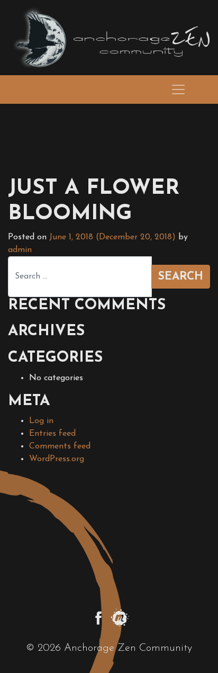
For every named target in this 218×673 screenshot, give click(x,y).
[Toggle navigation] (178, 89)
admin (20, 250)
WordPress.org (56, 459)
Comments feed (59, 446)
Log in (41, 421)
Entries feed (52, 433)
